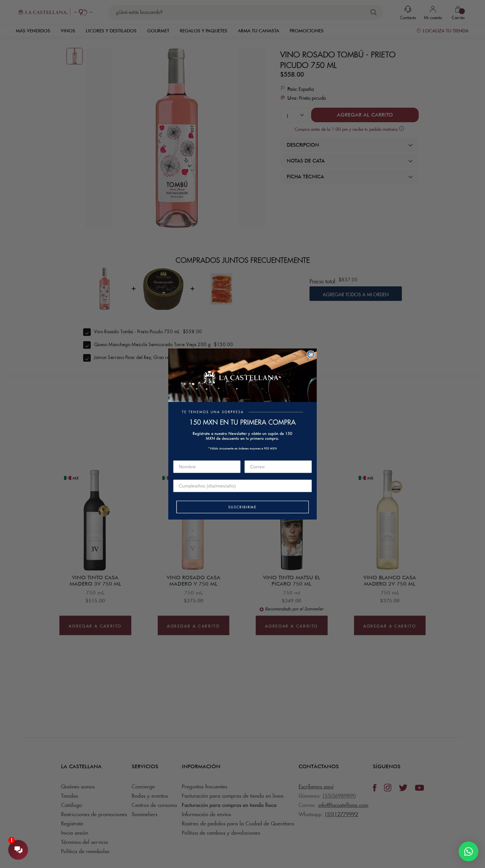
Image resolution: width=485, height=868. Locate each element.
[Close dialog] (310, 354)
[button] (242, 507)
